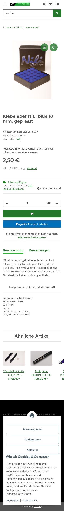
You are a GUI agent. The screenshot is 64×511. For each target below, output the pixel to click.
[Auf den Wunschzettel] (54, 47)
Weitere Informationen (32, 237)
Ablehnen (33, 449)
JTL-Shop (38, 506)
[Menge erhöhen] (57, 203)
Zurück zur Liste (13, 27)
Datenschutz (29, 500)
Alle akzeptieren (32, 429)
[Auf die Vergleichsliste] (44, 47)
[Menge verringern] (7, 203)
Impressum (12, 500)
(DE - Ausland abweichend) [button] (18, 187)
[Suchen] (57, 13)
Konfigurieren (32, 439)
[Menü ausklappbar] (4, 2)
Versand (32, 168)
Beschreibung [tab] (13, 250)
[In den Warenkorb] (6, 39)
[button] (44, 4)
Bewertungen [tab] (39, 250)
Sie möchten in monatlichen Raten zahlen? (32, 235)
